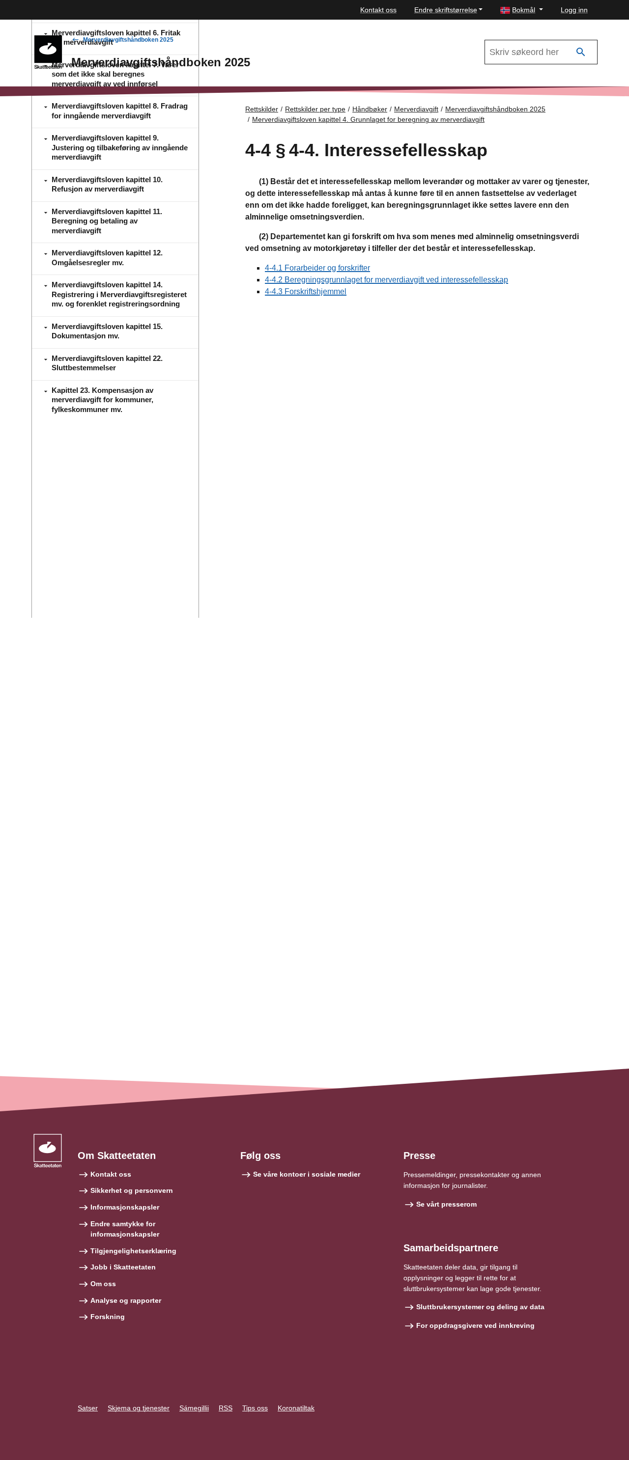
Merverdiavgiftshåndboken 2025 (128, 39)
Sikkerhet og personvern (131, 1190)
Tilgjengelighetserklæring (133, 1251)
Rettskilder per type (315, 109)
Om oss (103, 1284)
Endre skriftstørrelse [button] (445, 10)
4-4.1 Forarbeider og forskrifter (317, 268)
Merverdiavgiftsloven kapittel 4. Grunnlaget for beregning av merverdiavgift (368, 119)
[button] (521, 10)
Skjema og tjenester (139, 1408)
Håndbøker (369, 109)
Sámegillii (194, 1408)
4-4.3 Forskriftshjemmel (305, 291)
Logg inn (574, 10)
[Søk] (581, 52)
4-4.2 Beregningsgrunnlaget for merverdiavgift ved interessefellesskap (386, 279)
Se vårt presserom (446, 1204)
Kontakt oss (378, 10)
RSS (225, 1408)
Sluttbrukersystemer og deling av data (480, 1307)
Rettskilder (261, 109)
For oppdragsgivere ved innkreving (475, 1325)
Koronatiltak (296, 1408)
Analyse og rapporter (125, 1300)
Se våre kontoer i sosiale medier (306, 1174)
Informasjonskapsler (124, 1207)
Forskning (107, 1317)
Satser (88, 1408)
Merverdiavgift (416, 109)
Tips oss (255, 1408)
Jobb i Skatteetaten (123, 1267)
